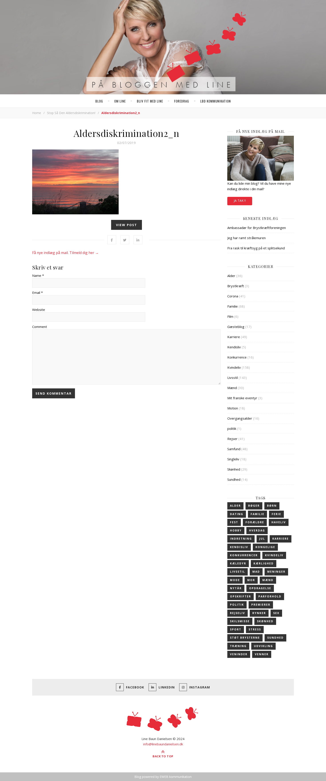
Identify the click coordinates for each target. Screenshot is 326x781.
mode (235, 580)
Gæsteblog (235, 326)
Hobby (236, 530)
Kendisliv (234, 347)
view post (126, 225)
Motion (232, 408)
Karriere (233, 337)
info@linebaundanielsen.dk (163, 744)
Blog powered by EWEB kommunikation (163, 777)
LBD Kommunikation (215, 101)
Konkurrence (237, 357)
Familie (232, 306)
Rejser (232, 438)
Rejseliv (237, 613)
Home (36, 113)
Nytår (236, 588)
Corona (232, 296)
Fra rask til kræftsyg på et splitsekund (256, 248)
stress (255, 629)
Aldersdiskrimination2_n (126, 133)
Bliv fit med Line (150, 101)
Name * (38, 275)
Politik (237, 605)
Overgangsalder (239, 418)
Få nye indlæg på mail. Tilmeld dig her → (65, 252)
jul (262, 539)
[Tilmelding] (260, 158)
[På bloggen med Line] (163, 48)
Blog (99, 101)
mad (256, 572)
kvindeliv (274, 555)
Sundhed (233, 479)
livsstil (237, 572)
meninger (276, 572)
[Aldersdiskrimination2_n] (126, 181)
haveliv (278, 522)
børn (272, 506)
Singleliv (233, 459)
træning (238, 646)
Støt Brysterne (245, 638)
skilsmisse (240, 621)
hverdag (257, 530)
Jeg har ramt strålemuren (246, 238)
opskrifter (240, 596)
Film (230, 316)
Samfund (233, 449)
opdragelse (260, 588)
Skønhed (233, 469)
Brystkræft (235, 286)
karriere (280, 539)
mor (251, 580)
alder (235, 506)
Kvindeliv (234, 367)
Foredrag (181, 101)
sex (276, 613)
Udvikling (263, 646)
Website (38, 309)
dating (236, 514)
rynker (259, 613)
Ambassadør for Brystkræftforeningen (256, 227)
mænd (267, 580)
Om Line (120, 101)
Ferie (276, 514)
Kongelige (265, 547)
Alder (231, 275)
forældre (254, 522)
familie (257, 514)
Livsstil (232, 377)
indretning (241, 539)
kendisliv (239, 547)
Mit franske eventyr (242, 398)
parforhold (269, 596)
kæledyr (238, 563)
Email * (37, 292)
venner (262, 654)
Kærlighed (263, 563)
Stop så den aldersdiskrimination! (71, 113)
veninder (238, 654)
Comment (39, 326)
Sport (235, 629)
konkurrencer (244, 555)
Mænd (232, 388)
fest (234, 522)
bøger (254, 506)
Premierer (260, 605)
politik (231, 428)
